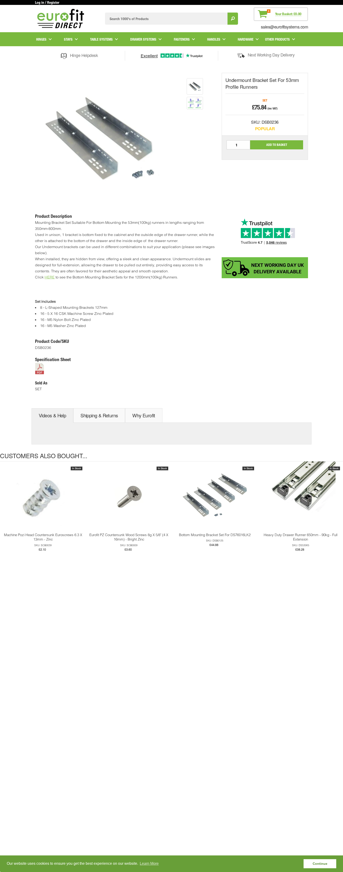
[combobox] (166, 18)
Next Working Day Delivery (271, 55)
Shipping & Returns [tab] (99, 415)
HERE (50, 277)
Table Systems (101, 39)
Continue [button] (320, 863)
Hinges (41, 39)
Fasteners (182, 39)
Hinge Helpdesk (84, 55)
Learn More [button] (149, 863)
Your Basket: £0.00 (288, 14)
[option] (194, 86)
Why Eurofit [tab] (143, 415)
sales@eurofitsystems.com (284, 27)
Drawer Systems (143, 39)
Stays (68, 39)
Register (53, 2)
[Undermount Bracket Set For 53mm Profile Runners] (194, 86)
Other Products (277, 39)
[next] (338, 506)
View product (43, 501)
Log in (39, 2)
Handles (213, 39)
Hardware (245, 39)
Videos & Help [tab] (52, 415)
